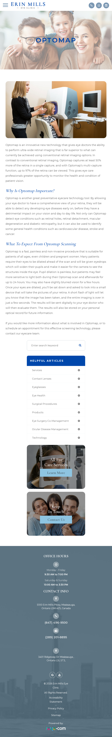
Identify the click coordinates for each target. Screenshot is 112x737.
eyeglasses (39, 387)
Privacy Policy (56, 708)
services (37, 370)
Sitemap (56, 715)
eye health (38, 395)
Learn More (56, 472)
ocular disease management (50, 429)
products (37, 412)
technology (39, 437)
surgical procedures (44, 403)
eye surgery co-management (50, 420)
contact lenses (41, 378)
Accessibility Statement (56, 699)
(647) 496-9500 (56, 622)
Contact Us (56, 519)
